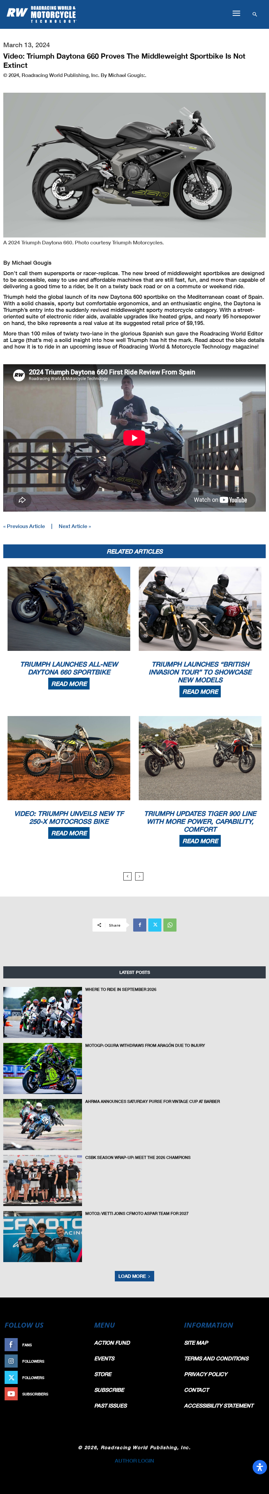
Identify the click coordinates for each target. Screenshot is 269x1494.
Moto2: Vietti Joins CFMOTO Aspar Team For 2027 (137, 1213)
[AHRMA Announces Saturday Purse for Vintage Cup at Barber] (42, 1124)
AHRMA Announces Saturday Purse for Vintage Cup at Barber (152, 1101)
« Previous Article (24, 526)
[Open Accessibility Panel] (260, 1467)
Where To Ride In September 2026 (120, 989)
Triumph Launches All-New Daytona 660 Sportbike (69, 668)
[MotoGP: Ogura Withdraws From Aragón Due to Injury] (42, 1068)
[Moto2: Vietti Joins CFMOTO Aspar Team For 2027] (42, 1236)
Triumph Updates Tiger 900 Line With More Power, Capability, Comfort (200, 821)
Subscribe (74, 1394)
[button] (236, 13)
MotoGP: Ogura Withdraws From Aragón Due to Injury (145, 1045)
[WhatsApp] (169, 925)
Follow (77, 1361)
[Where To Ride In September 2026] (42, 1012)
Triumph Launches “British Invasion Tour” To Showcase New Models (200, 672)
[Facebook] (139, 925)
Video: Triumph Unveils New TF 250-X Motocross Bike (69, 817)
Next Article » (75, 526)
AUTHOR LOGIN (134, 1460)
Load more (132, 1276)
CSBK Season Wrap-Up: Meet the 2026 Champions (138, 1157)
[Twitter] (154, 925)
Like (81, 1345)
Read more (69, 683)
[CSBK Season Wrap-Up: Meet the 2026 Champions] (42, 1180)
